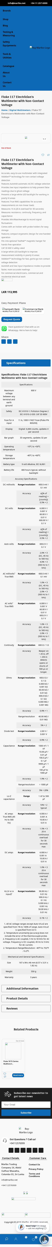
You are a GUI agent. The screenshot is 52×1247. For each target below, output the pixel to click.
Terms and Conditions (34, 1175)
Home (4, 110)
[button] (3, 341)
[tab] (26, 362)
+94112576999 (17, 1143)
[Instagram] (29, 1150)
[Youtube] (41, 1150)
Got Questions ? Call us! (23, 1139)
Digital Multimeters (19, 110)
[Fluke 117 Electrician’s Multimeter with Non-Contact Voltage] (26, 138)
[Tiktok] (35, 1150)
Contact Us (34, 1164)
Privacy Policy (36, 1169)
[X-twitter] (23, 1150)
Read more (18, 1075)
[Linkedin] (17, 1150)
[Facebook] (11, 1150)
